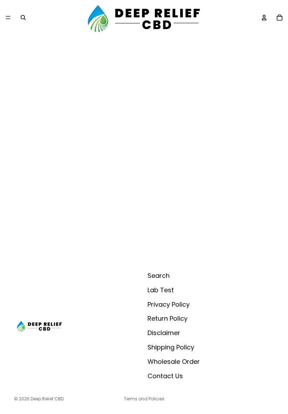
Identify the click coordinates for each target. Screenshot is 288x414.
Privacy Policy (169, 304)
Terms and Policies (144, 399)
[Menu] (8, 17)
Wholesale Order (174, 361)
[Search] (23, 17)
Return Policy (168, 318)
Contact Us (165, 375)
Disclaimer (164, 332)
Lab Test (161, 290)
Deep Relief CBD (47, 399)
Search (159, 275)
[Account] (264, 17)
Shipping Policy (171, 347)
